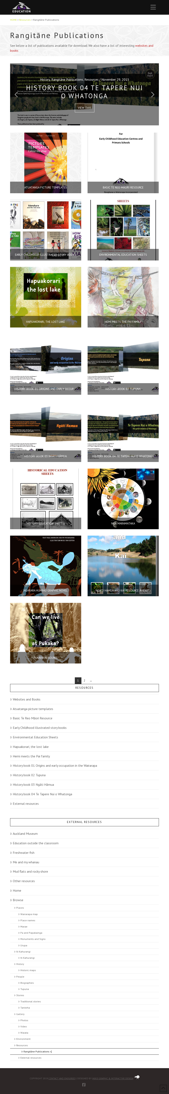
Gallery (20, 1014)
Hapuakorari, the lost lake (31, 747)
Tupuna (24, 989)
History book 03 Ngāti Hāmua (33, 784)
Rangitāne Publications (36, 1051)
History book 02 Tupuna (29, 775)
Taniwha (25, 1007)
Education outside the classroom (36, 843)
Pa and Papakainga (31, 932)
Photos (24, 1020)
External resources (26, 803)
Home (17, 890)
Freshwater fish (23, 852)
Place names (27, 920)
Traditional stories (30, 1001)
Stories (20, 995)
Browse (18, 900)
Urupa (23, 945)
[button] (153, 7)
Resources (22, 1045)
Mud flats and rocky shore (30, 871)
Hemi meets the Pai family (31, 756)
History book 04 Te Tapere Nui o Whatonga (42, 794)
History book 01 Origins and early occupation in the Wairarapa (55, 765)
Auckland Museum (25, 833)
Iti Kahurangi (23, 951)
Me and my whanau (26, 862)
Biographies (27, 982)
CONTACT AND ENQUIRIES (61, 1078)
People (20, 976)
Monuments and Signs (32, 938)
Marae (23, 926)
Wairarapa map (29, 914)
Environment (23, 1038)
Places (20, 907)
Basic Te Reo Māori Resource (32, 718)
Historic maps (28, 970)
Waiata (24, 1032)
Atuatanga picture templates (33, 709)
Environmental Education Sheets (35, 737)
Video (23, 1026)
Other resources (24, 881)
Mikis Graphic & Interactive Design (112, 1078)
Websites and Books (26, 699)
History (20, 964)
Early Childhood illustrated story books (40, 728)
